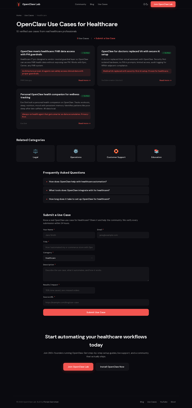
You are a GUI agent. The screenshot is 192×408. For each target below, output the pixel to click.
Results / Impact (51, 285)
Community (80, 4)
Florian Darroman (51, 402)
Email (100, 229)
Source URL (49, 297)
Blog (92, 4)
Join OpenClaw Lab (163, 4)
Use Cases (103, 4)
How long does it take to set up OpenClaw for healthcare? (79, 199)
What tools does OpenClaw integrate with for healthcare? (79, 190)
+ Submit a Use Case (104, 38)
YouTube (163, 402)
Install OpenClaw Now (112, 366)
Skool (173, 402)
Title (46, 242)
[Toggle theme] (145, 4)
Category (48, 252)
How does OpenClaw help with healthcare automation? (78, 181)
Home (19, 15)
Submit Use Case (96, 312)
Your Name (49, 229)
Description (49, 264)
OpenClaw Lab (31, 4)
